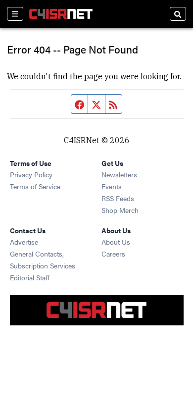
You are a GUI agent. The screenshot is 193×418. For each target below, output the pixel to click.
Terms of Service (35, 186)
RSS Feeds (117, 198)
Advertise (24, 242)
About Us (115, 242)
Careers (113, 254)
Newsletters (119, 174)
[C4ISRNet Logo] (61, 14)
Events (111, 186)
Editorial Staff (29, 277)
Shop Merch (120, 210)
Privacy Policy (31, 174)
